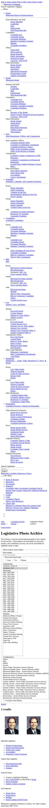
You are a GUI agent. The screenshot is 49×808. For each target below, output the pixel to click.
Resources (19, 501)
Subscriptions (15, 132)
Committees (10, 218)
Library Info (10, 503)
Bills (7, 259)
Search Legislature (8, 7)
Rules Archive (15, 343)
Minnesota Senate (12, 80)
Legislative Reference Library (21, 147)
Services (16, 508)
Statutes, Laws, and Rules (15, 305)
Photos (13, 378)
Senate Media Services (18, 389)
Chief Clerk (14, 50)
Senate (8, 78)
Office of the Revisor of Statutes (22, 151)
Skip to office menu (24, 2)
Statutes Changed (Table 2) (20, 333)
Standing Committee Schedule (21, 41)
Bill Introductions (17, 270)
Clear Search (6, 527)
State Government (21, 488)
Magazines (10, 482)
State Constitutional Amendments (22, 354)
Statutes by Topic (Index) (19, 315)
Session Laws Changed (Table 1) (22, 330)
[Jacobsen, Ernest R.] (15, 566)
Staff (12, 26)
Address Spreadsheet (18, 76)
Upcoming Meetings (18, 39)
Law (7, 302)
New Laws (14, 460)
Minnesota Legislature (12, 4)
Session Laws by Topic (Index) (22, 326)
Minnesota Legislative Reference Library (16, 473)
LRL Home (3, 523)
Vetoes (12, 298)
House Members (16, 22)
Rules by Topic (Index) (19, 341)
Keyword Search (16, 311)
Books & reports (16, 462)
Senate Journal (15, 121)
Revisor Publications (18, 421)
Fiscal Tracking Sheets (18, 274)
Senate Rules (15, 123)
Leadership (14, 24)
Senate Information (17, 436)
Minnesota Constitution (19, 352)
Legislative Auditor (17, 419)
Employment (15, 28)
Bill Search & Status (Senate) (21, 279)
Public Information (17, 56)
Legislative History (13, 499)
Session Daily (15, 376)
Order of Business (17, 190)
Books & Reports (12, 480)
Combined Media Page (19, 395)
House (8, 13)
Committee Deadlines (18, 45)
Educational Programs (18, 71)
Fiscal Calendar (16, 197)
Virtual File (26, 490)
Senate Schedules (17, 201)
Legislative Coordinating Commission (24, 145)
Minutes (13, 43)
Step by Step (10, 501)
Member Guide (16, 434)
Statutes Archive (16, 318)
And (9, 560)
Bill (21, 272)
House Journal (15, 65)
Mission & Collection (14, 506)
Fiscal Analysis (16, 52)
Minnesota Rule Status (18, 346)
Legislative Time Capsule (19, 449)
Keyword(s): (7, 552)
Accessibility (15, 175)
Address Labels (16, 130)
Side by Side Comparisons (20, 257)
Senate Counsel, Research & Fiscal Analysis (27, 115)
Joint (7, 134)
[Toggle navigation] (2, 9)
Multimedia (10, 359)
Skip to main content (8, 2)
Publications (10, 404)
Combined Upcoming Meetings (22, 212)
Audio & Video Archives (19, 374)
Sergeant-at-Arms (17, 58)
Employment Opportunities (16, 510)
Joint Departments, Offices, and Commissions (23, 136)
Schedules (9, 179)
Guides (8, 495)
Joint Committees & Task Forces (22, 251)
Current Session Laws (18, 300)
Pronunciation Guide (18, 74)
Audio (21, 369)
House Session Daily (18, 428)
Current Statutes (16, 313)
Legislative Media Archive (20, 397)
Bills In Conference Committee (22, 255)
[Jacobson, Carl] (15, 568)
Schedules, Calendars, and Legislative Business (23, 182)
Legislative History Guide (20, 441)
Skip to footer (37, 2)
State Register (15, 348)
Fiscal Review (15, 456)
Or (16, 560)
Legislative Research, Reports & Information (22, 406)
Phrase (23, 560)
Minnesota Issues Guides (19, 458)
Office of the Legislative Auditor (22, 149)
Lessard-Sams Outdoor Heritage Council (25, 164)
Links (8, 497)
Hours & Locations (29, 506)
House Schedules (16, 188)
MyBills (13, 292)
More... (13, 166)
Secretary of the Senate (19, 112)
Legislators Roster (17, 432)
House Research (16, 54)
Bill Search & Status (18, 289)
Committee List (16, 35)
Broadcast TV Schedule (19, 214)
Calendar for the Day (18, 192)
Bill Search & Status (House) (21, 268)
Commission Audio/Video (20, 402)
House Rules (15, 67)
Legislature (10, 488)
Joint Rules (14, 69)
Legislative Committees (14, 220)
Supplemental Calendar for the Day (23, 194)
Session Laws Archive (18, 328)
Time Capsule (17, 490)
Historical (9, 486)
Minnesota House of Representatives (19, 15)
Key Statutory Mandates (29, 508)
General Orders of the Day (20, 207)
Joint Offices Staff (17, 173)
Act (25, 272)
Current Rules (15, 339)
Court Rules (15, 356)
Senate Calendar (16, 205)
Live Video (14, 369)
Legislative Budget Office (20, 143)
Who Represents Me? (18, 30)
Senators (13, 87)
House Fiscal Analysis (18, 412)
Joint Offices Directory (19, 171)
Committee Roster (17, 37)
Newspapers (10, 484)
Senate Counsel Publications (21, 417)
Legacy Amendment (18, 177)
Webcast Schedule (17, 371)
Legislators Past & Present (20, 443)
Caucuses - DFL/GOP (18, 61)
